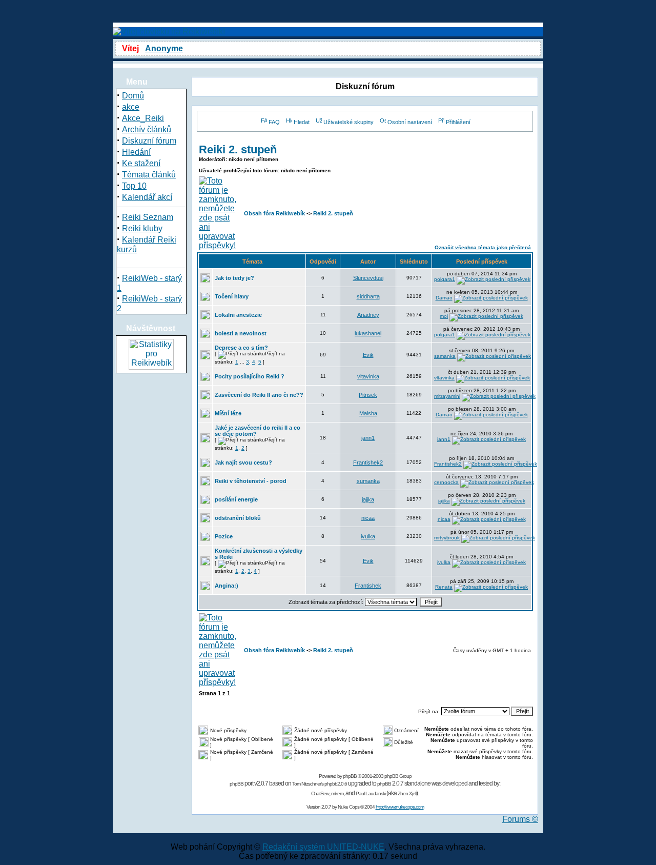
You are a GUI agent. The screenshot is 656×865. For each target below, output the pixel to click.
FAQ (274, 122)
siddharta (368, 296)
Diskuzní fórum (149, 140)
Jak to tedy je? (234, 278)
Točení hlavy (232, 296)
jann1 (368, 438)
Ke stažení (141, 163)
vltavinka (368, 376)
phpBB (350, 776)
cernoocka (446, 482)
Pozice (224, 536)
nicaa (368, 518)
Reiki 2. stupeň (238, 149)
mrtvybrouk (447, 537)
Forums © (520, 819)
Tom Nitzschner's (307, 784)
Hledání (136, 152)
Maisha (368, 413)
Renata (444, 587)
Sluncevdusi (368, 278)
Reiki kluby (142, 228)
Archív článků (146, 129)
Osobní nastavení (409, 122)
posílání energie (236, 499)
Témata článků (149, 174)
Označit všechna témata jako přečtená (483, 247)
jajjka (368, 499)
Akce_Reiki (143, 118)
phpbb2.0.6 (335, 784)
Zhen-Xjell (407, 793)
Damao (444, 297)
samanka (445, 356)
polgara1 (444, 279)
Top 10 (134, 186)
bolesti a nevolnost (240, 333)
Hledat (302, 122)
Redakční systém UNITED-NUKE (323, 846)
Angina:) (226, 585)
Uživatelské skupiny (348, 122)
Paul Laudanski (370, 793)
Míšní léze (228, 413)
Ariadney (368, 315)
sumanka (368, 481)
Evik (368, 355)
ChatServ (320, 793)
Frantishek (368, 585)
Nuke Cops (348, 807)
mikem (337, 793)
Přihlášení (458, 122)
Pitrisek (368, 395)
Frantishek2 (368, 462)
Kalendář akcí (147, 197)
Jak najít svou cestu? (243, 462)
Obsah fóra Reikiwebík (274, 213)
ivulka (368, 536)
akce (130, 107)
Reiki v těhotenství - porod (250, 481)
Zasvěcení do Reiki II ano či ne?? (259, 395)
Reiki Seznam (147, 217)
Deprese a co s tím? (241, 348)
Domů (133, 95)
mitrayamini (447, 396)
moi (444, 316)
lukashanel (368, 333)
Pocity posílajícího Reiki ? (249, 376)
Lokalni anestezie (238, 315)
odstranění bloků (238, 518)
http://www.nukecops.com (400, 807)
